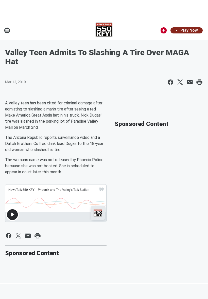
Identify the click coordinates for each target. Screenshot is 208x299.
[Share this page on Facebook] (170, 82)
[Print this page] (199, 82)
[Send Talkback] (164, 30)
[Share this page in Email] (189, 82)
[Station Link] (104, 30)
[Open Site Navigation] (7, 30)
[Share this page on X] (180, 82)
